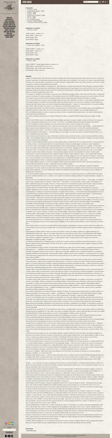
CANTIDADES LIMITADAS (9, 28)
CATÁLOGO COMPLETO (9, 35)
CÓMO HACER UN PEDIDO (9, 32)
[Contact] (105, 2)
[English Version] (6, 424)
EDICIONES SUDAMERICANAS (9, 26)
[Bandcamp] (12, 436)
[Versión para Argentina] (12, 424)
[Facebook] (6, 436)
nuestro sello (9, 19)
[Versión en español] (9, 424)
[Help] (107, 2)
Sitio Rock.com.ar (31, 430)
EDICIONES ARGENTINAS (9, 23)
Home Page (9, 18)
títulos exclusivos (9, 21)
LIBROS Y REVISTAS (9, 30)
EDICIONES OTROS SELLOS (9, 25)
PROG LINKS (9, 33)
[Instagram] (9, 436)
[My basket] (103, 2)
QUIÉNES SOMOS (9, 37)
